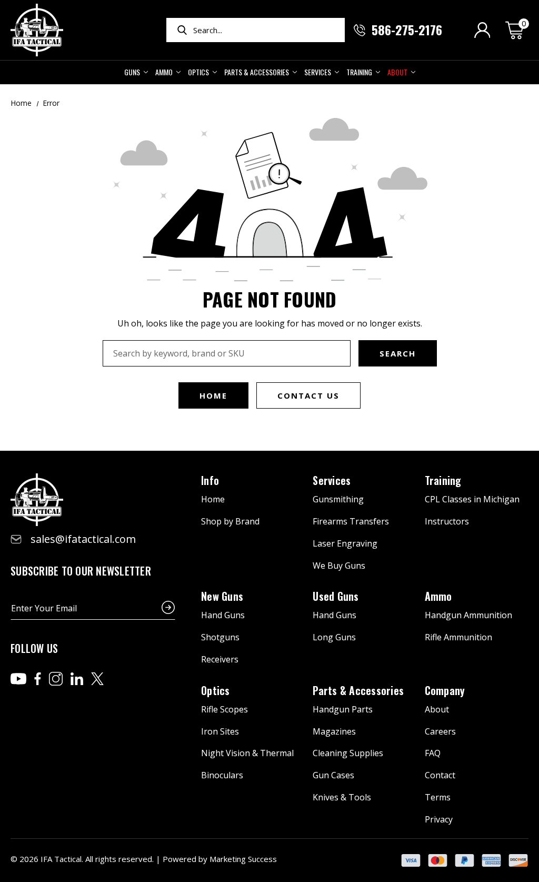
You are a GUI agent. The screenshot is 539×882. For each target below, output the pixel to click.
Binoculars (222, 775)
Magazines (334, 731)
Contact (440, 775)
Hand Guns (223, 615)
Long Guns (334, 637)
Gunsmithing (338, 499)
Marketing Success (243, 859)
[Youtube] (18, 679)
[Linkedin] (77, 678)
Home (213, 395)
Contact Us (308, 395)
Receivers (219, 659)
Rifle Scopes (224, 709)
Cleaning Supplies (348, 753)
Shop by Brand (230, 521)
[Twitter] (97, 678)
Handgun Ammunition (468, 615)
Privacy (439, 819)
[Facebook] (37, 678)
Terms (438, 797)
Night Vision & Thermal (247, 753)
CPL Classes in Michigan (472, 499)
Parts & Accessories (256, 71)
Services (317, 71)
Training (359, 71)
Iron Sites (220, 731)
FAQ (433, 753)
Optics (198, 71)
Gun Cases (333, 775)
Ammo (164, 71)
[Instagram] (56, 679)
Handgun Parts (343, 709)
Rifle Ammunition (458, 637)
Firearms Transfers (351, 521)
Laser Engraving (345, 543)
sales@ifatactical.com (83, 539)
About (397, 71)
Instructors (447, 521)
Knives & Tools (342, 797)
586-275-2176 (407, 29)
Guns (132, 71)
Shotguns (220, 637)
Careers (440, 731)
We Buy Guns (339, 565)
